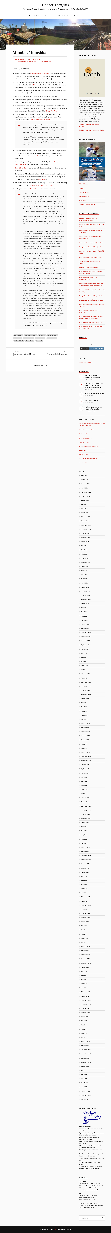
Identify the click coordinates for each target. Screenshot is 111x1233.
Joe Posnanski (32, 189)
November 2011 (86, 1004)
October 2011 (85, 1008)
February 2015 (85, 847)
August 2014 (85, 872)
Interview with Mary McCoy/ (91, 257)
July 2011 (84, 1021)
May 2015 (84, 835)
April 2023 (84, 512)
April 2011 (84, 1033)
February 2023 (85, 517)
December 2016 (86, 756)
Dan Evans (42, 335)
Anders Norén (67, 1229)
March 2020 (84, 620)
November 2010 (86, 1054)
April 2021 (84, 579)
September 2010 (86, 1062)
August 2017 (85, 740)
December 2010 (86, 1049)
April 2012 (84, 983)
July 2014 (84, 876)
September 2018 (86, 694)
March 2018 (84, 719)
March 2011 (84, 1037)
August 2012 (85, 967)
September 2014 (86, 868)
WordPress (50, 1229)
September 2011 (86, 1012)
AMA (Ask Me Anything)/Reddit (88, 267)
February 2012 (85, 992)
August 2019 (85, 649)
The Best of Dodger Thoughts (88, 458)
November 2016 (86, 760)
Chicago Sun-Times (51, 111)
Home (30, 16)
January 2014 (85, 901)
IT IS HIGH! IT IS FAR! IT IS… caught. (40, 185)
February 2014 (85, 897)
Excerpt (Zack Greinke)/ (91, 296)
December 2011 (86, 1000)
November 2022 (86, 529)
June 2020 (84, 612)
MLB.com (36, 85)
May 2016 (84, 785)
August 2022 (85, 541)
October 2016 (85, 764)
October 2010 (85, 1058)
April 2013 (84, 938)
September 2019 (86, 645)
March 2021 (84, 583)
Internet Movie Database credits (89, 446)
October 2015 (85, 814)
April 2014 (84, 888)
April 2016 (84, 789)
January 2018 (85, 727)
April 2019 (84, 665)
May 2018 (84, 711)
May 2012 (84, 979)
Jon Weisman (19, 59)
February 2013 (85, 946)
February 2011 (85, 1041)
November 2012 (86, 954)
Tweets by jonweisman (86, 362)
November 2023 (86, 492)
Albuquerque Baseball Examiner (40, 119)
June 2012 (84, 975)
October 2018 (85, 690)
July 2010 (84, 1070)
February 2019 (85, 674)
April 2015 (84, 839)
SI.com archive (83, 454)
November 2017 (86, 731)
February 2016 (85, 797)
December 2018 (86, 682)
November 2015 (86, 810)
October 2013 (85, 913)
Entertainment (49, 16)
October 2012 (85, 959)
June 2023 (84, 504)
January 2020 (85, 628)
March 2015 (84, 843)
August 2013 (85, 921)
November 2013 (86, 909)
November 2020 (86, 591)
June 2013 (84, 930)
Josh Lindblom (52, 338)
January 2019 (85, 678)
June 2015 (84, 831)
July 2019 (84, 653)
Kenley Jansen (18, 340)
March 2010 (84, 1087)
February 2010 (85, 1091)
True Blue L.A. (34, 156)
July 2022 (84, 546)
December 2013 (86, 905)
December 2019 (86, 632)
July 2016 (84, 777)
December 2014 (86, 855)
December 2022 (86, 525)
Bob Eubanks (18, 335)
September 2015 (86, 818)
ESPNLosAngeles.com (85, 438)
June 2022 (84, 550)
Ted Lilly (39, 340)
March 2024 (84, 488)
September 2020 (86, 599)
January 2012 (85, 996)
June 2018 (84, 707)
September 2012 (86, 963)
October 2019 (85, 641)
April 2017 (84, 748)
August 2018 (85, 698)
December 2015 (86, 806)
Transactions (34, 61)
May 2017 (84, 744)
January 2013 (85, 950)
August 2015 (85, 822)
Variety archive (83, 463)
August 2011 (85, 1016)
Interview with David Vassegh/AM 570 (90, 322)
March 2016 (84, 793)
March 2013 (84, 942)
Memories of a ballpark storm (57, 354)
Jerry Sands (18, 338)
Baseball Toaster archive (86, 430)
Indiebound (82, 200)
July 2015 (84, 826)
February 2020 (85, 624)
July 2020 (84, 607)
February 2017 (85, 752)
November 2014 (86, 859)
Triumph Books (83, 184)
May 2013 (84, 934)
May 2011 (84, 1029)
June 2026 (84, 475)
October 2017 (85, 736)
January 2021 (85, 587)
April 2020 (84, 616)
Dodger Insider (83, 434)
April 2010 (84, 1083)
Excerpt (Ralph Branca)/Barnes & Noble (91, 300)
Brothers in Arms (77, 16)
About (66, 16)
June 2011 (84, 1025)
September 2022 (86, 537)
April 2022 (84, 554)
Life (59, 16)
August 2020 (85, 603)
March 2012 (84, 987)
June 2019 (84, 657)
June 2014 (84, 880)
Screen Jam (82, 450)
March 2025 (84, 479)
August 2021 (85, 566)
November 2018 (86, 686)
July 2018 (84, 702)
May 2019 (84, 661)
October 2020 (85, 595)
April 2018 (84, 715)
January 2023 (85, 521)
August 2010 (85, 1066)
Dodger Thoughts (55, 5)
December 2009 (86, 1095)
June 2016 (84, 781)
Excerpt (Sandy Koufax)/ (90, 247)
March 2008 (84, 1099)
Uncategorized (45, 61)
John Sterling (40, 338)
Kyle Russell (29, 340)
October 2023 (85, 496)
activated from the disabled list (39, 73)
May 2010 (84, 1078)
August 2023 (85, 500)
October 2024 (85, 484)
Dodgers (38, 16)
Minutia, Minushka (29, 52)
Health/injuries (23, 61)
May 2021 (84, 574)
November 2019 (86, 636)
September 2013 (86, 917)
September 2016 (86, 769)
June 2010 (84, 1074)
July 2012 (84, 971)
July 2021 (84, 570)
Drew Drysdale (52, 335)
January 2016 (85, 802)
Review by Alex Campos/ (91, 243)
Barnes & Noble (84, 192)
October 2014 (85, 864)
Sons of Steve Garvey (21, 168)
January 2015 (85, 851)
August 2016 (85, 773)
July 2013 (84, 926)
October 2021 (85, 558)
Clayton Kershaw (30, 335)
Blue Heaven (42, 179)
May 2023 (84, 508)
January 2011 (85, 1045)
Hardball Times (84, 442)
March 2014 (84, 892)
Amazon (81, 188)
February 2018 (85, 723)
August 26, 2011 (34, 59)
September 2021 (86, 562)
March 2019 (84, 669)
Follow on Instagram (97, 348)
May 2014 (84, 884)
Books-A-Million (84, 196)
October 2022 (85, 533)
